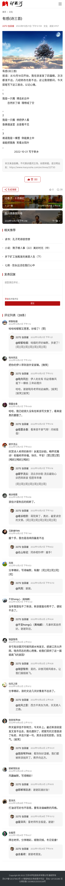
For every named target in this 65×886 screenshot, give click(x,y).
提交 (32, 303)
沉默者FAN (14, 530)
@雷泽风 (21, 821)
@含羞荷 (21, 854)
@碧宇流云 (22, 473)
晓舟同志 (13, 357)
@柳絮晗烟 (22, 342)
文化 (46, 26)
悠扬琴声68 (14, 720)
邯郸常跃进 (14, 768)
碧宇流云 (13, 444)
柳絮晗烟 (13, 321)
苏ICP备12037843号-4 (12, 879)
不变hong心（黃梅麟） (20, 599)
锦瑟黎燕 (13, 639)
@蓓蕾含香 (22, 429)
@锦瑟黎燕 (22, 669)
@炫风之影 (22, 705)
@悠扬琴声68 (23, 753)
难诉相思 (13, 494)
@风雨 (19, 588)
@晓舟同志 (22, 379)
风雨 (11, 562)
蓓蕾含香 (13, 403)
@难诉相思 (22, 516)
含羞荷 (12, 832)
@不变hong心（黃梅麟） (29, 624)
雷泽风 (12, 800)
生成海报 (11, 189)
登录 (7, 299)
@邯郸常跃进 (23, 789)
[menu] (60, 4)
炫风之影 (13, 683)
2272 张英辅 (8, 26)
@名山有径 (22, 552)
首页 (4, 12)
